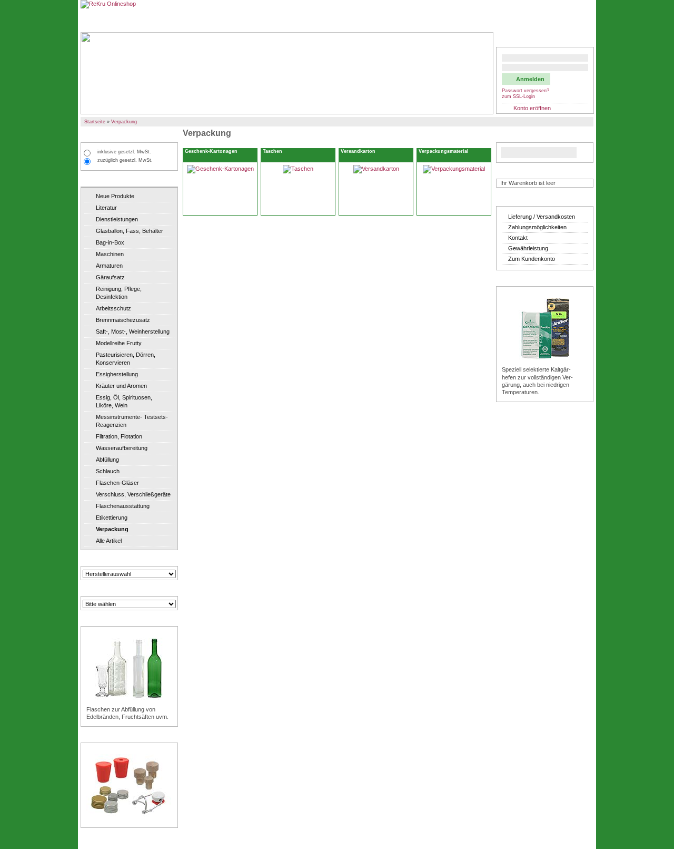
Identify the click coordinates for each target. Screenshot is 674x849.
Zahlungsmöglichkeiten (537, 227)
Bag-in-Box (110, 242)
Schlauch (108, 471)
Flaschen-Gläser (117, 483)
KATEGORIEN (103, 180)
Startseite (94, 121)
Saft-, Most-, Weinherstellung (133, 331)
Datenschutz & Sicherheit (515, 20)
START (93, 20)
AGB (465, 20)
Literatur (106, 207)
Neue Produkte (115, 196)
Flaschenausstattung (123, 506)
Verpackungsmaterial (444, 151)
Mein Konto (516, 39)
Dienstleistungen (117, 219)
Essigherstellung (117, 374)
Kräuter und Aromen (121, 386)
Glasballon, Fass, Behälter (129, 231)
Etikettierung (111, 517)
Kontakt (518, 238)
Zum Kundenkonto (531, 259)
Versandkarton (358, 151)
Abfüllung (107, 459)
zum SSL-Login (518, 96)
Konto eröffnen (532, 108)
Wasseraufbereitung (121, 448)
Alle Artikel (109, 541)
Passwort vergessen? (525, 90)
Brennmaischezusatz (123, 320)
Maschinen (110, 254)
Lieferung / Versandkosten (541, 216)
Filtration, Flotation (119, 436)
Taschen (272, 151)
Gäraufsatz (110, 277)
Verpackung (124, 121)
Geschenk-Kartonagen (211, 151)
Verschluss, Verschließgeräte (133, 494)
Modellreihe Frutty (119, 343)
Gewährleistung (528, 248)
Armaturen (109, 265)
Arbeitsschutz (113, 308)
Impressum (574, 20)
